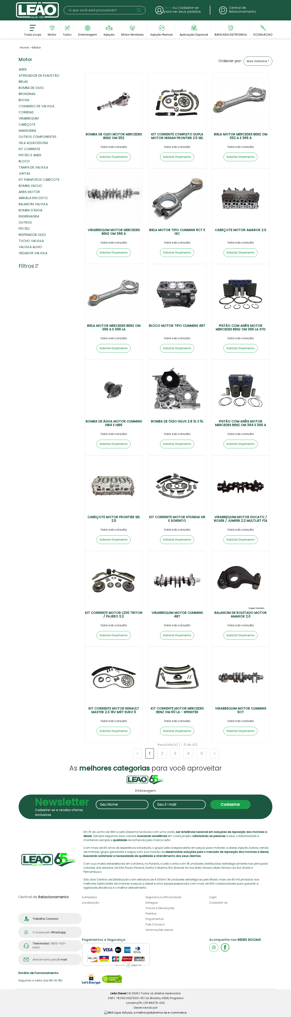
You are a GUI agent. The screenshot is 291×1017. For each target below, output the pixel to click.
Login (213, 897)
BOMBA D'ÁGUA (30, 210)
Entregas (152, 903)
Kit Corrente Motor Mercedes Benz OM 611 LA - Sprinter (177, 710)
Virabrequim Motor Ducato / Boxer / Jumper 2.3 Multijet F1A (240, 519)
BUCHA (24, 100)
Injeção (109, 33)
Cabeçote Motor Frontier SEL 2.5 (114, 519)
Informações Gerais (159, 930)
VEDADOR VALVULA (33, 253)
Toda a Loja (32, 33)
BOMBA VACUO (30, 185)
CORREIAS (26, 112)
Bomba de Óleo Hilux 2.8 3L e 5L (177, 421)
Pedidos (151, 913)
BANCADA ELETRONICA (231, 33)
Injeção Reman (162, 33)
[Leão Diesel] (37, 10)
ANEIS (23, 69)
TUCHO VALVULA (31, 241)
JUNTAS (24, 173)
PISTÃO (24, 228)
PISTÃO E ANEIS (30, 155)
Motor (52, 33)
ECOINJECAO (263, 33)
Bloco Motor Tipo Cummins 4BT (177, 325)
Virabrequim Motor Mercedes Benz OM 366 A (114, 232)
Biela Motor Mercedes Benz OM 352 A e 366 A (240, 136)
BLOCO (24, 161)
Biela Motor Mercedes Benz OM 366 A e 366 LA (113, 327)
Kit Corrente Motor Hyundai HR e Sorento (177, 519)
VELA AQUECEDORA (33, 143)
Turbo (67, 33)
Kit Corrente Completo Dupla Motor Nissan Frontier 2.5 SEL (177, 136)
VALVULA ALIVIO (30, 247)
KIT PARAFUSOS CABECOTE (39, 179)
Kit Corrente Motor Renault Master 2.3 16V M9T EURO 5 (113, 710)
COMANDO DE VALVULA (36, 106)
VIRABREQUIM (29, 118)
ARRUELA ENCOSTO (33, 198)
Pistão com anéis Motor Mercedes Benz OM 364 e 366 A (240, 423)
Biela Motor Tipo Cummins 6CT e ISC (177, 232)
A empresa (89, 897)
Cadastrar (230, 804)
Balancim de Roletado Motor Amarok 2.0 (240, 614)
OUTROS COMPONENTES (37, 136)
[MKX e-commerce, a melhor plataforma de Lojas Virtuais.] (145, 1012)
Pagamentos (155, 919)
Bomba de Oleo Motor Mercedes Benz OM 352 (114, 136)
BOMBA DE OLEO (31, 87)
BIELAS (23, 81)
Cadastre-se (218, 903)
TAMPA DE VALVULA (33, 167)
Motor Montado (132, 33)
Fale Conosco (155, 924)
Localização (90, 903)
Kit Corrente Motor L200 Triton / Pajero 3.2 (113, 614)
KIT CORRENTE (29, 149)
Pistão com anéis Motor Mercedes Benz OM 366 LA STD (241, 327)
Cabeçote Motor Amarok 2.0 (240, 230)
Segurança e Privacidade (163, 897)
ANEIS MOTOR (29, 192)
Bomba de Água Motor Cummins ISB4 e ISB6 (114, 423)
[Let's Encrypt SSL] (91, 978)
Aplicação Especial (194, 33)
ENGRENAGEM (29, 216)
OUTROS (25, 222)
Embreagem (87, 33)
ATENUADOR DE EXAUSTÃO (39, 75)
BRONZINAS (27, 94)
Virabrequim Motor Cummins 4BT (177, 614)
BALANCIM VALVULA (33, 204)
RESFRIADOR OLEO (32, 234)
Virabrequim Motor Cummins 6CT (240, 710)
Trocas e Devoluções (160, 908)
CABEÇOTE (27, 124)
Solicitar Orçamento (114, 157)
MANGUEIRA (27, 130)
